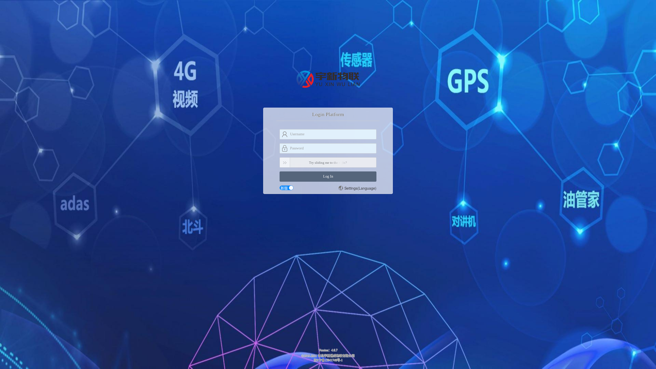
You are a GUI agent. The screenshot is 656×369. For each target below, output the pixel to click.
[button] (357, 188)
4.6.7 (334, 350)
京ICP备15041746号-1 (328, 360)
